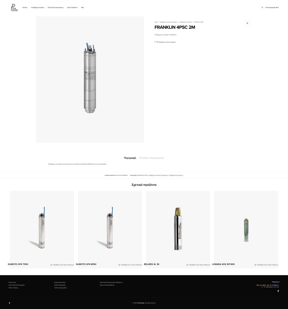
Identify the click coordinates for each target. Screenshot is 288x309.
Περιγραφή (130, 157)
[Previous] (17, 230)
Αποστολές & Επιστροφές (17, 285)
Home (156, 22)
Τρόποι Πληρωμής (59, 285)
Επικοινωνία (12, 282)
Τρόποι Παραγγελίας (60, 288)
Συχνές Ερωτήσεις (59, 282)
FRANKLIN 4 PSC (198, 22)
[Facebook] (278, 291)
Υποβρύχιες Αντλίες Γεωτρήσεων (168, 22)
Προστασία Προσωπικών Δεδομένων (111, 282)
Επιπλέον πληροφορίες (151, 157)
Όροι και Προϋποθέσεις (107, 285)
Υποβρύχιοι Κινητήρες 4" (185, 22)
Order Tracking (13, 288)
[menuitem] (26, 7)
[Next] (271, 230)
